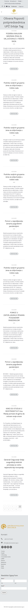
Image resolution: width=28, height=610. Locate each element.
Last (15, 583)
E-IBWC (2, 558)
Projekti (2, 553)
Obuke (2, 568)
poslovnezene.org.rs (19, 607)
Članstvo (3, 560)
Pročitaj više (14, 68)
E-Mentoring (4, 555)
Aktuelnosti (13, 1)
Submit (4, 592)
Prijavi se (21, 6)
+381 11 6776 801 (8, 539)
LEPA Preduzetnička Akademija (13, 3)
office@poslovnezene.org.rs (11, 543)
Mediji (19, 1)
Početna (7, 1)
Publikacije (14, 6)
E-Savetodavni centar (6, 556)
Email (3, 586)
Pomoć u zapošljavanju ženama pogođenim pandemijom (14, 223)
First (2, 583)
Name (3, 578)
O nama (3, 551)
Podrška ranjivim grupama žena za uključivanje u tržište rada (14, 85)
